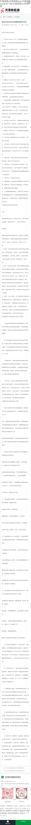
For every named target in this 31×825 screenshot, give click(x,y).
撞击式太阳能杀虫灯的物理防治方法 (16, 770)
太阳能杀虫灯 (22, 806)
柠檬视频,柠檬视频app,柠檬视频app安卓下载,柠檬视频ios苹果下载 (15, 3)
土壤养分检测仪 (8, 808)
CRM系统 (22, 813)
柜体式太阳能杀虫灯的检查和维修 (15, 768)
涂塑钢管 (15, 811)
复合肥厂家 (25, 808)
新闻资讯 (10, 17)
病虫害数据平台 (7, 811)
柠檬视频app (9, 806)
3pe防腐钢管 (21, 811)
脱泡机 (16, 806)
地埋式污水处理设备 (13, 813)
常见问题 (17, 17)
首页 (4, 17)
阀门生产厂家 (17, 808)
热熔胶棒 (4, 813)
